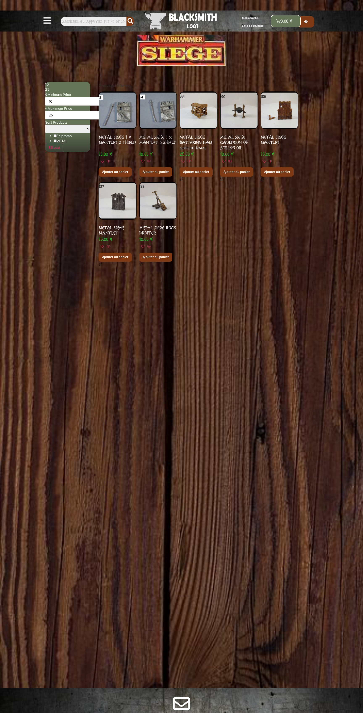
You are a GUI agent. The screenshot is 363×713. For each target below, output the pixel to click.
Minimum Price (59, 94)
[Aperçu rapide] (107, 161)
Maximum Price (60, 108)
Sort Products (56, 122)
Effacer (54, 147)
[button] (47, 21)
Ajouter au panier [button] (115, 172)
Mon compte (250, 17)
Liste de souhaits (253, 25)
